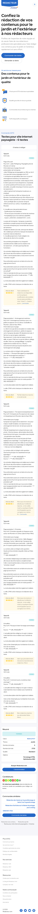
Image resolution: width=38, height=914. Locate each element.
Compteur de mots (8, 884)
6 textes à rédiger (19, 147)
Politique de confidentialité (10, 851)
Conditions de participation (10, 893)
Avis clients (6, 902)
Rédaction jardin (23, 822)
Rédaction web (7, 870)
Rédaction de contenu (8, 822)
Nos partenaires (7, 899)
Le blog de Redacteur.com (10, 881)
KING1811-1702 (8, 811)
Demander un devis (12, 61)
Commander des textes (13, 55)
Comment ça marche (8, 842)
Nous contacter (7, 896)
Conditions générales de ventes (11, 848)
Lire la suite (25, 303)
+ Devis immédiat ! (19, 769)
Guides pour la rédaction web (11, 878)
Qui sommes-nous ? (8, 845)
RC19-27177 (31, 739)
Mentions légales (7, 854)
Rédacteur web (7, 864)
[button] (35, 4)
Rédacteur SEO (7, 867)
